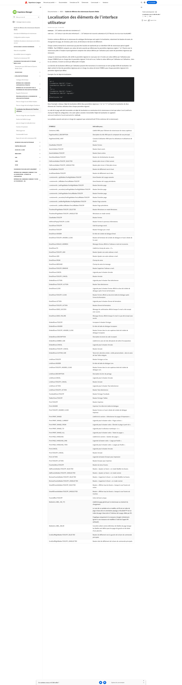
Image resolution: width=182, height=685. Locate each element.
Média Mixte (18, 153)
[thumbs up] (100, 682)
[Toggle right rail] (141, 7)
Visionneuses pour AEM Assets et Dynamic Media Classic (25, 62)
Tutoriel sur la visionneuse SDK (22, 58)
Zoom (16, 165)
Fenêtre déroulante (20, 146)
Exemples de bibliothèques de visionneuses (25, 33)
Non (150, 16)
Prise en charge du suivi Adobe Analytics (26, 101)
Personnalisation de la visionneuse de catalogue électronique (26, 97)
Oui (145, 16)
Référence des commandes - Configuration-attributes (23, 84)
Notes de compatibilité (20, 50)
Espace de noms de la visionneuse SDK (26, 138)
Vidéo (16, 161)
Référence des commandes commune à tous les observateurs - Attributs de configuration (25, 174)
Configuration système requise (22, 37)
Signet (145, 20)
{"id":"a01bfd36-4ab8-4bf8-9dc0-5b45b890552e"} (67, 30)
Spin (16, 157)
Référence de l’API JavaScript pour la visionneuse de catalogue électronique (26, 88)
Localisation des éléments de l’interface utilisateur (27, 110)
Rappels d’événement (22, 93)
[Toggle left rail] (40, 7)
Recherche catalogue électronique (24, 142)
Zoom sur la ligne (20, 150)
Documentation (52, 11)
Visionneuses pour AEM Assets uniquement (25, 169)
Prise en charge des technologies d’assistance (28, 105)
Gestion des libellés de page (23, 119)
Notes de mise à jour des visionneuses (24, 46)
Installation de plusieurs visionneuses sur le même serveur (27, 42)
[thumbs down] (104, 682)
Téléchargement (20, 130)
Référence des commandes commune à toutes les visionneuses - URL (26, 180)
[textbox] (26, 17)
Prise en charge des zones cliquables (25, 115)
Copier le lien (153, 20)
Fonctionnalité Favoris (22, 134)
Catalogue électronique (21, 76)
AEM (61, 11)
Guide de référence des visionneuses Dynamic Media (82, 11)
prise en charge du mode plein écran (25, 123)
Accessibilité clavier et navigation (22, 54)
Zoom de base (18, 72)
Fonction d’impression (22, 127)
